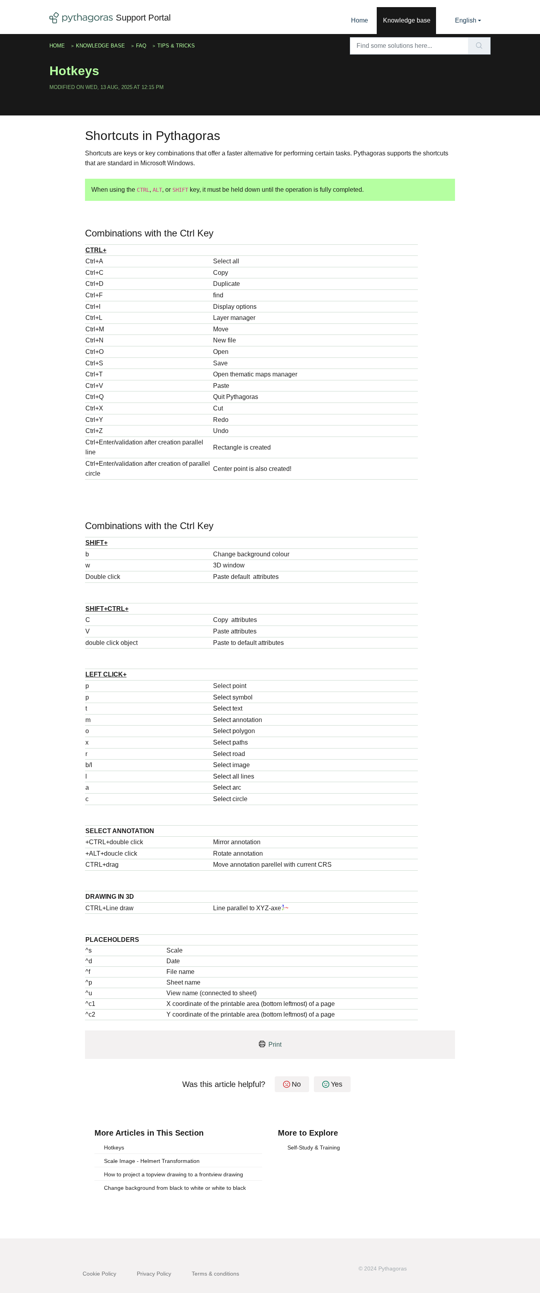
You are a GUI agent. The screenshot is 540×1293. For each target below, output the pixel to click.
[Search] (479, 46)
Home (359, 20)
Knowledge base (406, 20)
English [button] (465, 20)
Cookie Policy (99, 1273)
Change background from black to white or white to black (175, 1188)
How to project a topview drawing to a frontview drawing (173, 1174)
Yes (336, 1084)
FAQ (141, 46)
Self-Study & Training (313, 1147)
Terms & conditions (215, 1273)
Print (274, 1044)
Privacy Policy (154, 1273)
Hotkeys (114, 1147)
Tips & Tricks (176, 46)
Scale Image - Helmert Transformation (152, 1161)
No (296, 1084)
